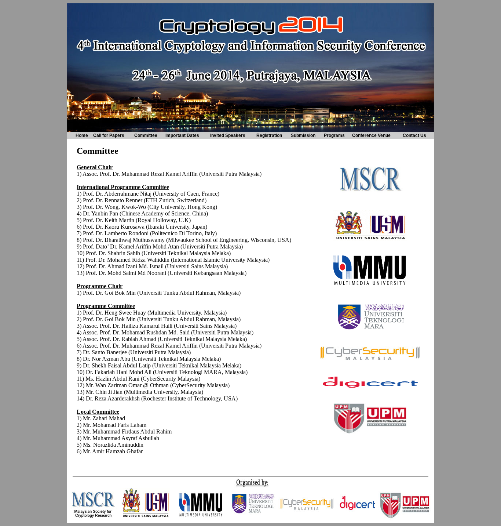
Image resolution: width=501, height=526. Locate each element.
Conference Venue (371, 135)
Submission (303, 135)
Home (82, 135)
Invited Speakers (227, 135)
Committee (145, 135)
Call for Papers (108, 135)
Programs (334, 135)
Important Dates (182, 135)
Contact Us (414, 135)
